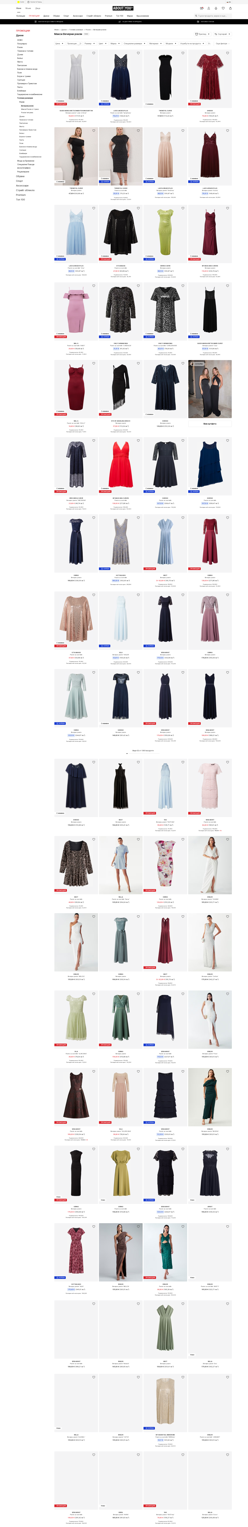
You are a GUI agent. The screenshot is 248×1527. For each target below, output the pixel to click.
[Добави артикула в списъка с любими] (93, 53)
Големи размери (76, 30)
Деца (37, 8)
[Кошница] (230, 8)
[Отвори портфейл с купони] (201, 8)
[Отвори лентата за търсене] (195, 16)
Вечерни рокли (99, 30)
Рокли (88, 30)
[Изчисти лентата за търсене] (230, 16)
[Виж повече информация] (76, 123)
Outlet (22, 2)
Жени (18, 8)
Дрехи (64, 30)
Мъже (28, 8)
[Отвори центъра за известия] (216, 8)
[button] (202, 34)
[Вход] (208, 8)
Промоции (72, 44)
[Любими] (223, 8)
